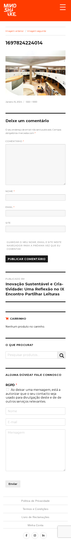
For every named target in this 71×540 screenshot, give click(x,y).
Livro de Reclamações (35, 517)
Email (10, 207)
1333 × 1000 (31, 102)
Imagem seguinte (36, 31)
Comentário (14, 141)
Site (8, 223)
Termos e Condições (35, 508)
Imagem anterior (14, 31)
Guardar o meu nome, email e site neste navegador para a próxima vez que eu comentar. (34, 245)
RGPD (11, 385)
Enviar (13, 484)
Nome (10, 191)
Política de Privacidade (35, 500)
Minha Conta (36, 525)
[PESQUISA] (62, 355)
